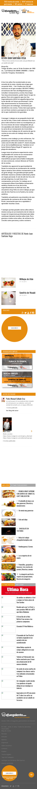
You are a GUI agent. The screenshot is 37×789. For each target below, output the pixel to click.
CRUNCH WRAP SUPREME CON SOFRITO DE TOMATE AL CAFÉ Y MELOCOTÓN (26, 493)
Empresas (4, 742)
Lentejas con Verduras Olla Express (13, 760)
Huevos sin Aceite (7, 763)
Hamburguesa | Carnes (25, 546)
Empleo (3, 751)
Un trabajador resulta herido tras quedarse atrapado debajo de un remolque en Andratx (26, 684)
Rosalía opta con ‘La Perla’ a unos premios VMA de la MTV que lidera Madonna (26, 609)
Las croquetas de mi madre (24, 556)
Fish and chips (23, 519)
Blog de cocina (6, 731)
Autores (4, 740)
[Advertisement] (18, 255)
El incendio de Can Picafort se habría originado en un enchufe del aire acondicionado (25, 639)
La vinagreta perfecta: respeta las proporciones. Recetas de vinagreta (25, 576)
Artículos (4, 737)
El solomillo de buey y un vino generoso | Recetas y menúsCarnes (25, 503)
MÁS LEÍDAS (20, 585)
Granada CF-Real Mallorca (25, 626)
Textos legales (6, 754)
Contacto (4, 748)
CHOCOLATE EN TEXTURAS (23, 529)
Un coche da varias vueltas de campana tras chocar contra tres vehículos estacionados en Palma (26, 672)
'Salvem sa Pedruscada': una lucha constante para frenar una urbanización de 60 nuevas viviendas (26, 660)
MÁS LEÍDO (5, 485)
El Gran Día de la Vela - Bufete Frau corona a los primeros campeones (24, 619)
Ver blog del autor (12, 410)
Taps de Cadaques (7, 757)
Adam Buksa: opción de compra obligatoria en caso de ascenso (25, 649)
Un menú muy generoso (26, 510)
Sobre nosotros (6, 745)
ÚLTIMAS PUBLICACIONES (19, 485)
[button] (3, 430)
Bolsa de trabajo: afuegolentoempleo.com (24, 538)
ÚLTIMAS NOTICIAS (8, 585)
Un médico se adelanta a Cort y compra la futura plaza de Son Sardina (26, 599)
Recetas (4, 734)
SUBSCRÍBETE (14, 328)
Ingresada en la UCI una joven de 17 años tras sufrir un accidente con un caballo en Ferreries (26, 696)
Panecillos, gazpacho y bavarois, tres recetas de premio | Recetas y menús (25, 567)
